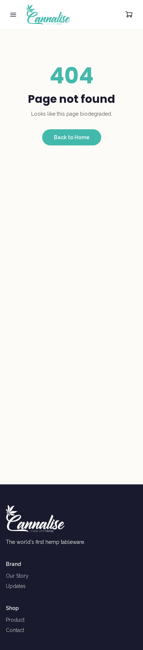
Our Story (17, 576)
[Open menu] (13, 14)
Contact (15, 630)
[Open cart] (129, 15)
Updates (16, 586)
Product (15, 620)
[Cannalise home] (48, 14)
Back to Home (71, 137)
